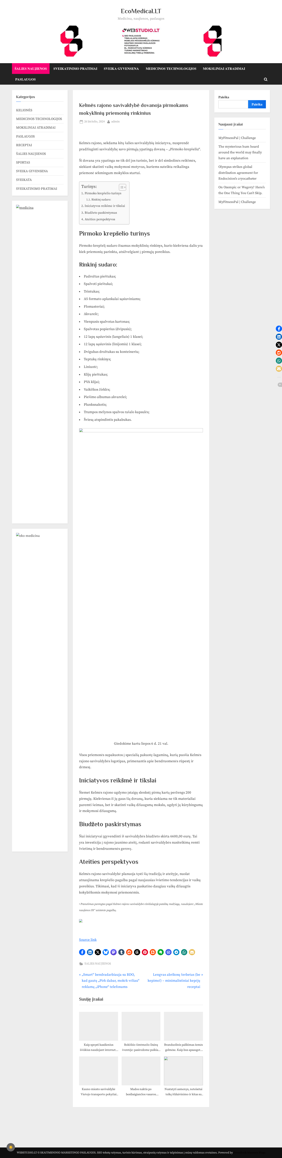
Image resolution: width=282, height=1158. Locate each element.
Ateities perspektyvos (100, 219)
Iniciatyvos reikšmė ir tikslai (105, 206)
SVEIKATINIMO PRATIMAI (75, 68)
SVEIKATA (24, 180)
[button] (82, 952)
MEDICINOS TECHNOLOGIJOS (171, 68)
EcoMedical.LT (141, 11)
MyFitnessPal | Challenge (237, 138)
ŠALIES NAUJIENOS (31, 68)
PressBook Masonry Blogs (249, 1152)
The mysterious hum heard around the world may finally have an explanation (240, 152)
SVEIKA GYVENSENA (121, 68)
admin (115, 121)
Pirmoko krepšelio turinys (103, 193)
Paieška (223, 97)
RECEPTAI (24, 145)
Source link (88, 940)
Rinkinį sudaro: (101, 199)
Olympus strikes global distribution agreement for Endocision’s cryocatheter (238, 173)
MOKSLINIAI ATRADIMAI (224, 68)
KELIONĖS (24, 110)
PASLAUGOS (25, 79)
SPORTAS (23, 162)
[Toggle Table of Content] (120, 187)
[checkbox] (11, 1147)
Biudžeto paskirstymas (101, 213)
